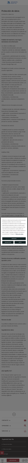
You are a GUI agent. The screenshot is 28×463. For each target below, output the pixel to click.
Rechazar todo (8, 242)
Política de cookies (19, 234)
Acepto (20, 242)
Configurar (14, 238)
